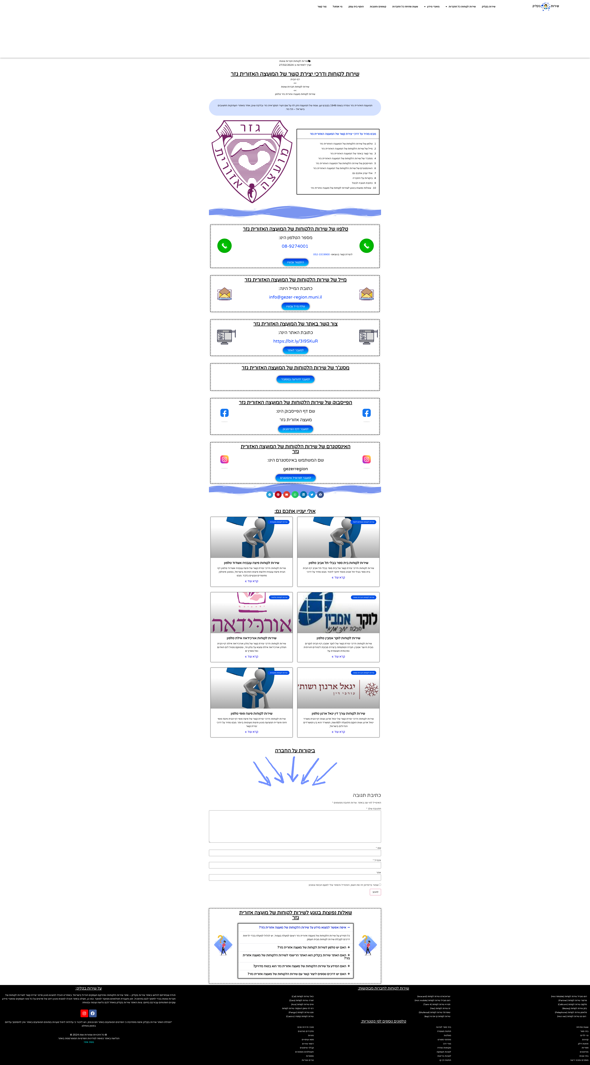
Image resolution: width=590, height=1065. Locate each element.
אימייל (377, 860)
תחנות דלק (583, 1043)
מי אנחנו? (337, 6)
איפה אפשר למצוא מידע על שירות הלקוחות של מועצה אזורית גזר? (302, 927)
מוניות (311, 1035)
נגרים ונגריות (308, 1060)
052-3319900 (321, 254)
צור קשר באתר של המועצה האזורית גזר (351, 153)
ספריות (585, 1047)
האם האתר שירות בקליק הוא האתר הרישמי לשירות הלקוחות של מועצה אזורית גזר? (296, 957)
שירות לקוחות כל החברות (462, 6)
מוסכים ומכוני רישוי (579, 1060)
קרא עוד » (338, 577)
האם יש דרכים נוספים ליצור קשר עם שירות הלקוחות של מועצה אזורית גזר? (297, 974)
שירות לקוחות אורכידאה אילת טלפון (251, 638)
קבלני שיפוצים (307, 1047)
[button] (320, 494)
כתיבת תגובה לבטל (362, 183)
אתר (378, 872)
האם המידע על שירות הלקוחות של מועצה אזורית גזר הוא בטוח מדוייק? (299, 966)
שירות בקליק (488, 6)
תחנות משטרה (444, 1031)
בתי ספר (584, 1031)
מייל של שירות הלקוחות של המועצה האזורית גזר (347, 148)
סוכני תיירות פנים (305, 1027)
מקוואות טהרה (444, 1047)
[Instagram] (84, 1013)
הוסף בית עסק (356, 6)
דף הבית (295, 79)
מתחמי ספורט (444, 1039)
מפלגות (447, 1035)
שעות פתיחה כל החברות (405, 6)
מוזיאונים (584, 1052)
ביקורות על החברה (363, 178)
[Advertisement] (295, 36)
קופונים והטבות (378, 6)
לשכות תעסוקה (444, 1052)
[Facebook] (93, 1013)
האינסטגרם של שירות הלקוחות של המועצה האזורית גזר (343, 168)
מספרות (310, 1056)
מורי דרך (447, 1043)
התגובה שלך (373, 808)
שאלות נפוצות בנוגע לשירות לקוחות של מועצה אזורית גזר (341, 188)
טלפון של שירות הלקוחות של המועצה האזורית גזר (346, 143)
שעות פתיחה (582, 1027)
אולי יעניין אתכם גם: (362, 173)
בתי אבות (583, 1056)
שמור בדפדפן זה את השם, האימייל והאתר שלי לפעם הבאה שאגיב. (343, 885)
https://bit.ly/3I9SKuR (295, 341)
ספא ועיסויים (308, 1039)
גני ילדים (584, 1035)
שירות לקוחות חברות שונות (293, 61)
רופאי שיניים (308, 1043)
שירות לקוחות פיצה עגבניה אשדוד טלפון (251, 563)
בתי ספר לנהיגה (443, 1027)
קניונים (585, 1039)
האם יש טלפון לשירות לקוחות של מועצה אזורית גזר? (311, 947)
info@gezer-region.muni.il (295, 297)
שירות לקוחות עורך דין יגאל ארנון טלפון (338, 713)
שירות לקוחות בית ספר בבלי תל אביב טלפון (338, 563)
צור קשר (321, 6)
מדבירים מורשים (306, 1031)
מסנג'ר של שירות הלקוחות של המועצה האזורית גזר (345, 158)
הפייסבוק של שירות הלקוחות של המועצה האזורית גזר (344, 163)
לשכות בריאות (444, 1056)
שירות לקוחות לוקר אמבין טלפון (338, 638)
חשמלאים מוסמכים (304, 1052)
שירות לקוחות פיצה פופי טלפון (251, 713)
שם (378, 848)
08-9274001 (295, 246)
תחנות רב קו (445, 1060)
